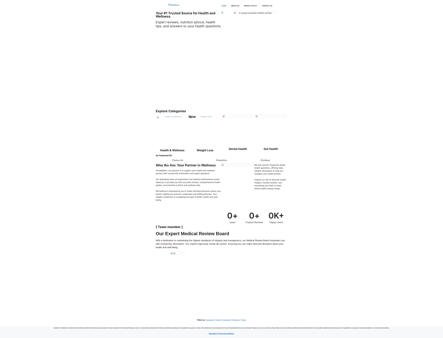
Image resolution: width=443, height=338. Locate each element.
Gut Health (271, 149)
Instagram (227, 320)
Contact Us (267, 6)
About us (235, 6)
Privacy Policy (250, 6)
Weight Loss (205, 150)
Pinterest (236, 320)
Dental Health (238, 149)
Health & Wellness (172, 150)
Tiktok (243, 320)
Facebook (210, 320)
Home (224, 6)
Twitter (218, 320)
